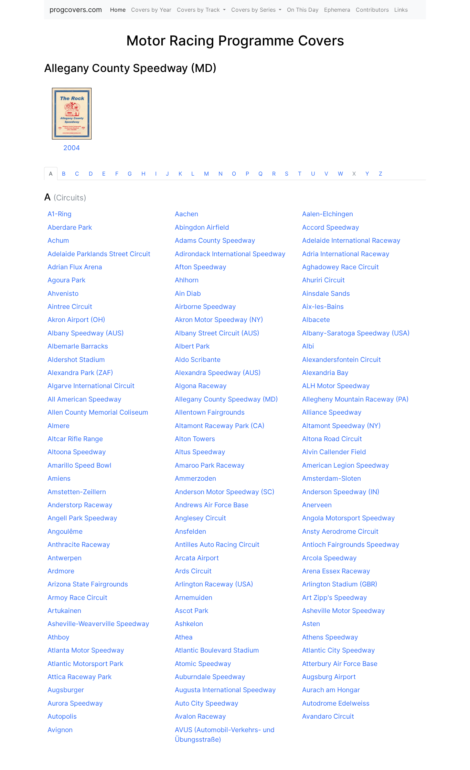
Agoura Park (66, 280)
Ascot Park (191, 610)
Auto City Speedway (206, 703)
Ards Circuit (193, 571)
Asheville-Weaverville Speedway (98, 624)
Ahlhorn (187, 280)
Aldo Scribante (198, 359)
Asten (311, 624)
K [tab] (180, 173)
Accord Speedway (330, 227)
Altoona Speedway (76, 452)
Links (401, 9)
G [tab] (130, 173)
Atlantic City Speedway (338, 650)
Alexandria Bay (325, 372)
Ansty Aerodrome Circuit (340, 531)
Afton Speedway (200, 267)
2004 (71, 148)
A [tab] (51, 173)
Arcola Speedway (329, 558)
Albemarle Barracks (77, 346)
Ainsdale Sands (326, 293)
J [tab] (167, 173)
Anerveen (317, 505)
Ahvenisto (62, 293)
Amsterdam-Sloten (331, 478)
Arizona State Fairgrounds (87, 584)
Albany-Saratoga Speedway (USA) (356, 333)
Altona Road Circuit (332, 439)
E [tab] (104, 173)
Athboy (58, 637)
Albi (308, 346)
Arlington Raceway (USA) (214, 584)
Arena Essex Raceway (336, 571)
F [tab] (116, 173)
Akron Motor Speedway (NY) (219, 319)
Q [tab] (260, 173)
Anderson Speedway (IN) (341, 492)
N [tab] (220, 173)
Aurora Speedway (75, 703)
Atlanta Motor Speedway (85, 650)
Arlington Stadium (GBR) (339, 584)
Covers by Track (199, 9)
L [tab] (192, 173)
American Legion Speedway (345, 465)
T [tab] (299, 173)
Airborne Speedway (205, 306)
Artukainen (64, 610)
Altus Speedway (200, 452)
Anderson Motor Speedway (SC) (225, 492)
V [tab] (326, 173)
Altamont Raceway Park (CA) (220, 426)
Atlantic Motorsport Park (85, 663)
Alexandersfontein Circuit (341, 359)
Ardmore (60, 571)
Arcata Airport (197, 558)
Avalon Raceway (200, 716)
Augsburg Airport (329, 677)
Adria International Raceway (345, 254)
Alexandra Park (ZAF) (80, 372)
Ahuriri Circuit (323, 280)
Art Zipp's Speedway (334, 597)
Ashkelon (189, 624)
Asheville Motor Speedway (343, 610)
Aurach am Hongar (331, 690)
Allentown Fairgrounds (210, 412)
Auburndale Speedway (210, 677)
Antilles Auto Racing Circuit (217, 544)
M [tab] (206, 173)
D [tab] (91, 173)
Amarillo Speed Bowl (79, 465)
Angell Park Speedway (82, 518)
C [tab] (77, 173)
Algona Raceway (201, 386)
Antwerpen (64, 558)
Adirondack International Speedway (230, 254)
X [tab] (354, 173)
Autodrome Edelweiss (336, 703)
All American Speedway (84, 399)
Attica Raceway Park (79, 677)
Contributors (372, 9)
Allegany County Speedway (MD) (130, 68)
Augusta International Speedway (225, 690)
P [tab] (247, 173)
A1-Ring (59, 214)
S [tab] (286, 173)
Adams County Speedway (215, 240)
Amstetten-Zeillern (76, 492)
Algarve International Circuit (91, 386)
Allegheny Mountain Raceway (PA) (355, 399)
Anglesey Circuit (200, 518)
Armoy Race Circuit (77, 597)
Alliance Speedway (332, 412)
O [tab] (234, 173)
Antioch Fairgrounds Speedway (350, 544)
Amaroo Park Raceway (210, 465)
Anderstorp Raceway (80, 505)
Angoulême (65, 531)
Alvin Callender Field (334, 452)
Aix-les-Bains (323, 306)
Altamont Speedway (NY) (341, 426)
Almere (58, 426)
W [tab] (340, 173)
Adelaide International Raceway (351, 240)
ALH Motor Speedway (336, 386)
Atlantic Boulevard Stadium (217, 650)
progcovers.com (76, 10)
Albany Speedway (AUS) (85, 333)
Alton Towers (195, 439)
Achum (58, 240)
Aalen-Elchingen (327, 214)
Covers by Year (151, 9)
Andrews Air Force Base (211, 505)
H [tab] (143, 173)
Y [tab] (367, 173)
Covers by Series (254, 9)
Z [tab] (380, 173)
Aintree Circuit (69, 306)
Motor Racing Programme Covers (235, 40)
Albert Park (192, 346)
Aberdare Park (69, 227)
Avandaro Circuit (328, 716)
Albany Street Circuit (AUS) (217, 333)
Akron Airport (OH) (76, 319)
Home (119, 9)
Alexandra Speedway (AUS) (218, 372)
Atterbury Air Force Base (339, 663)
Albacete (316, 319)
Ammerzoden (195, 478)
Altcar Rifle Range (75, 439)
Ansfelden (190, 531)
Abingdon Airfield (202, 227)
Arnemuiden (193, 597)
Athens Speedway (330, 637)
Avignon (60, 730)
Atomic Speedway (203, 663)
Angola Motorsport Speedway (348, 518)
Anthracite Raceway (78, 544)
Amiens (59, 478)
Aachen (186, 214)
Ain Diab (188, 293)
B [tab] (63, 173)
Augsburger (65, 690)
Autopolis (62, 716)
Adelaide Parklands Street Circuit (98, 254)
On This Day (303, 9)
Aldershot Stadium (76, 359)
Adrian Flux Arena (74, 267)
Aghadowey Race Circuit (340, 267)
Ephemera (337, 9)
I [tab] (156, 173)
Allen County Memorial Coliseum (97, 412)
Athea (184, 637)
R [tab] (274, 173)
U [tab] (313, 173)
